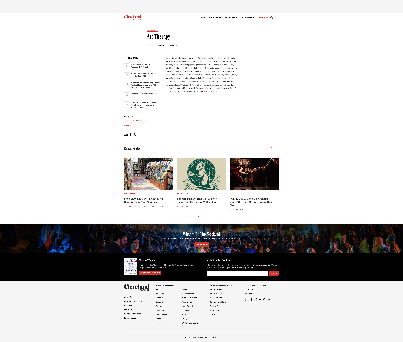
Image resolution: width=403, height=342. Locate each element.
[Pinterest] (264, 299)
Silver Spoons (215, 310)
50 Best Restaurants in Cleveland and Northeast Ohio (144, 75)
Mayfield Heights (188, 293)
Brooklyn (159, 306)
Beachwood (160, 298)
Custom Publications (132, 314)
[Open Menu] (277, 18)
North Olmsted (188, 302)
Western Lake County (190, 323)
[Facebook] (251, 299)
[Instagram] (260, 299)
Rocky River (186, 310)
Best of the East (216, 293)
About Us (128, 297)
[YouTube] (269, 299)
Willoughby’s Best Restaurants (143, 94)
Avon (158, 289)
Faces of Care (215, 306)
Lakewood (186, 289)
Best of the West (216, 298)
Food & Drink (231, 18)
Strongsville (186, 319)
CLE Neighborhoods (164, 314)
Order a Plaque (130, 310)
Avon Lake (160, 293)
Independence (161, 323)
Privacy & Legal (130, 318)
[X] (255, 299)
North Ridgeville (188, 306)
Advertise (128, 305)
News (202, 18)
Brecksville (160, 302)
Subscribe (262, 17)
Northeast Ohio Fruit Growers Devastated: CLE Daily (143, 66)
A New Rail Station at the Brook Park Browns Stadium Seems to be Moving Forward (145, 105)
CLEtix (212, 314)
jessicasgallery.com (210, 91)
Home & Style (247, 18)
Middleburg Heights (190, 298)
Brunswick (160, 310)
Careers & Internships (133, 301)
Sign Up (273, 273)
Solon (184, 314)
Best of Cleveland (216, 289)
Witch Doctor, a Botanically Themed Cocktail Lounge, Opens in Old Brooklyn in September (145, 85)
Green (158, 319)
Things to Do (215, 18)
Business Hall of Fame (218, 302)
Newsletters (249, 293)
